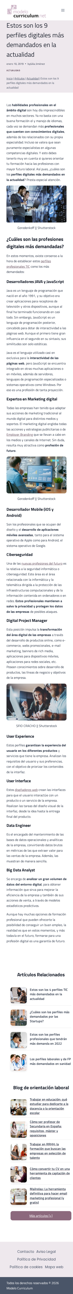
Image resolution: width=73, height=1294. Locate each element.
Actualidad (13, 70)
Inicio (9, 78)
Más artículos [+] (41, 1215)
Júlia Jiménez (37, 64)
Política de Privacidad (36, 1259)
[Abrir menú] (63, 10)
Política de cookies (26, 1267)
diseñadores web (26, 789)
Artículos (19, 78)
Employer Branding (19, 434)
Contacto (25, 1251)
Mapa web (54, 1267)
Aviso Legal (46, 1251)
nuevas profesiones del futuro (41, 563)
